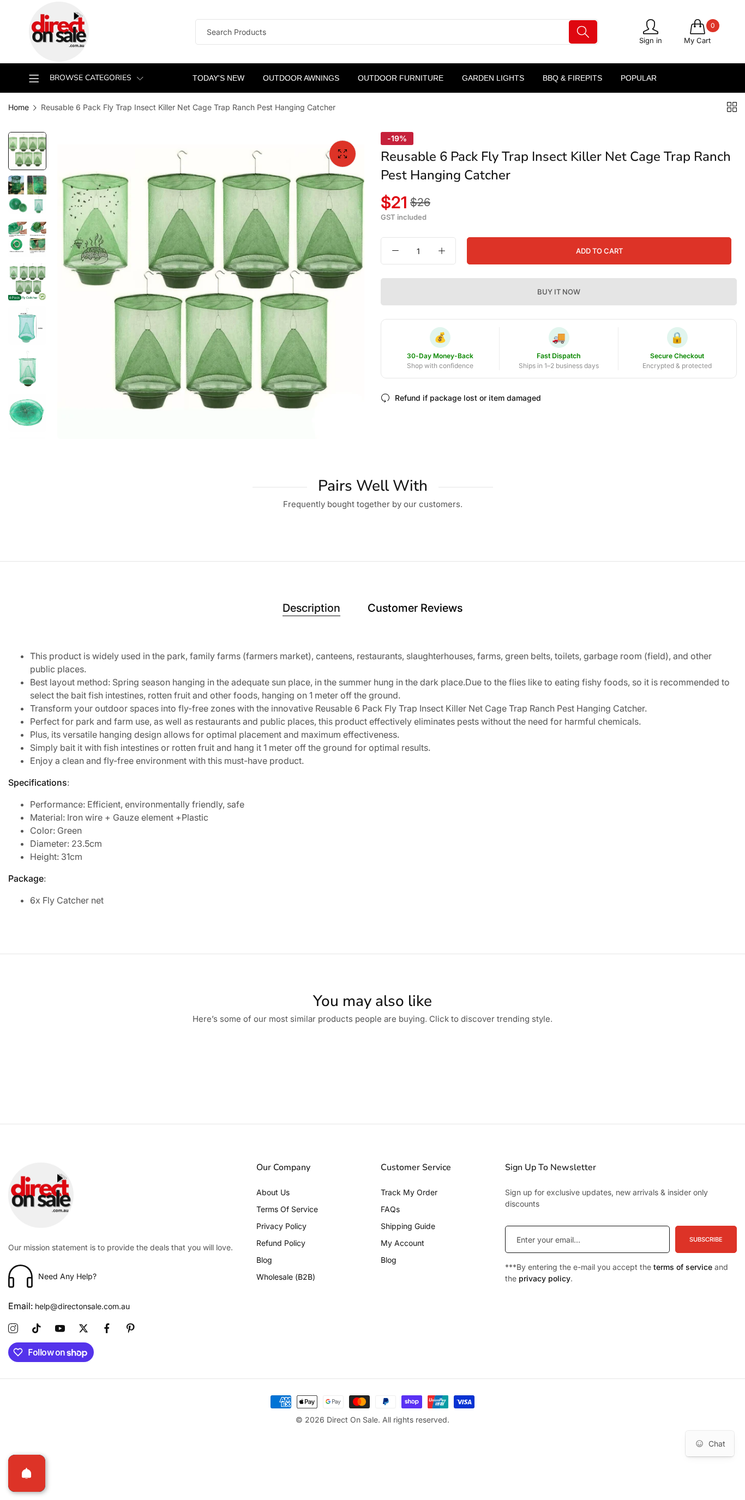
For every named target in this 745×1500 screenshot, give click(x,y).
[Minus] (395, 251)
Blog (264, 1259)
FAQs (390, 1209)
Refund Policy (280, 1243)
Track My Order (409, 1192)
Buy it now (558, 291)
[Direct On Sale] (102, 32)
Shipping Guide (408, 1226)
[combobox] (396, 32)
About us (273, 1192)
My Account (402, 1243)
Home (18, 107)
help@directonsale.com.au (69, 1306)
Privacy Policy (281, 1226)
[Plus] (441, 251)
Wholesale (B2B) (285, 1276)
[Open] (26, 1473)
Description (311, 608)
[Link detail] (13, 1328)
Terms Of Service (287, 1209)
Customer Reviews (415, 608)
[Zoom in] (342, 153)
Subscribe (706, 1239)
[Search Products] (583, 32)
